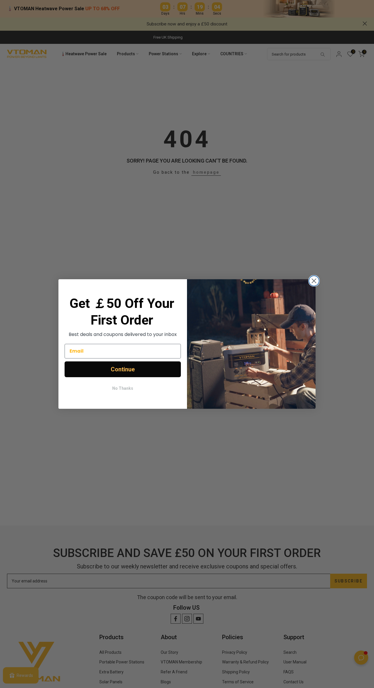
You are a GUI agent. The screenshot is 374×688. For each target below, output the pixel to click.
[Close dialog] (314, 281)
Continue (123, 369)
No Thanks (122, 388)
